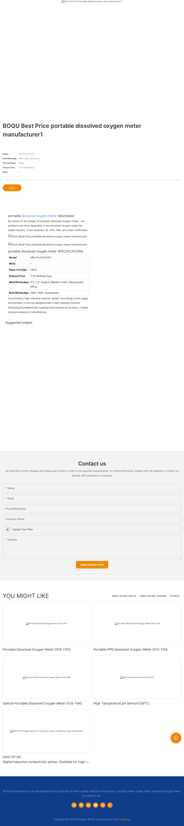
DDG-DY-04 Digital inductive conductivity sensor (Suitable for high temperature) (46, 759)
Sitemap (125, 819)
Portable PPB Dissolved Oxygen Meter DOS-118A (130, 649)
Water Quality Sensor (124, 595)
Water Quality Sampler (153, 595)
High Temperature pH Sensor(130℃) (121, 703)
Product (175, 595)
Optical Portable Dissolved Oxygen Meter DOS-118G (42, 703)
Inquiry (12, 188)
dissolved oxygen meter (39, 216)
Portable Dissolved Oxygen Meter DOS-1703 (36, 649)
